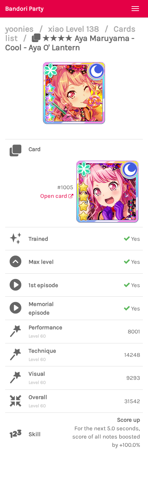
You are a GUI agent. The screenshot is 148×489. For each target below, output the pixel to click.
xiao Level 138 (74, 29)
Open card (54, 195)
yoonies (20, 29)
